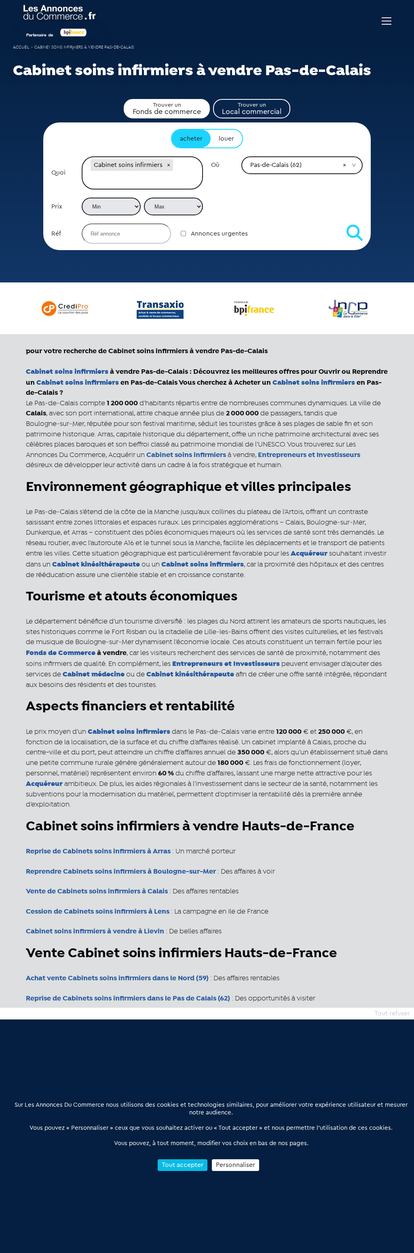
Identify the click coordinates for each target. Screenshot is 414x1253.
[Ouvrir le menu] (386, 21)
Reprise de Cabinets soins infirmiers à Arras (98, 851)
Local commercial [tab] (251, 108)
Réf (56, 233)
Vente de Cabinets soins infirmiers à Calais (97, 891)
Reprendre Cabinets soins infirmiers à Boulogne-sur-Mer (121, 871)
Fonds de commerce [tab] (167, 108)
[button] (168, 165)
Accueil (21, 47)
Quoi (58, 172)
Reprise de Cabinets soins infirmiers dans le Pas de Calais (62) (128, 998)
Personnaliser (235, 1165)
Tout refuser (392, 1013)
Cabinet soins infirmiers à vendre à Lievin (95, 931)
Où (215, 165)
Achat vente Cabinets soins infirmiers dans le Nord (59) (117, 978)
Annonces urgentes (219, 233)
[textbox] (142, 181)
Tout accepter (182, 1165)
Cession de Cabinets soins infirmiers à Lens (97, 911)
